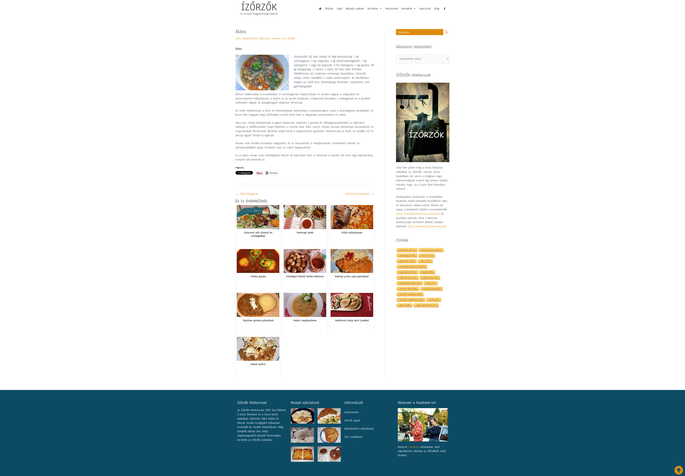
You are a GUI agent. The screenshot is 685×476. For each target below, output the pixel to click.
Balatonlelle (250, 38)
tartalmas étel (410, 283)
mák (434, 299)
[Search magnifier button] (446, 32)
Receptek (407, 8)
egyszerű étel (426, 305)
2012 (238, 38)
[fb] (444, 8)
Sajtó (339, 8)
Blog (437, 8)
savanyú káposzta (412, 266)
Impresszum (351, 412)
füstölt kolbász (410, 294)
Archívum (372, 8)
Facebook (413, 447)
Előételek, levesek (270, 38)
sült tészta (408, 277)
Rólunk (329, 8)
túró (427, 255)
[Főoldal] (320, 8)
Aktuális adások (355, 8)
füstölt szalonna (411, 299)
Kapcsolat (425, 8)
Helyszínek (391, 8)
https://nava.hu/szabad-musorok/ (427, 226)
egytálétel (407, 272)
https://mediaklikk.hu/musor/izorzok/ (418, 214)
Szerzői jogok (352, 420)
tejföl (427, 272)
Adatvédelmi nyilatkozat (359, 429)
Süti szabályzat (353, 437)
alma (404, 305)
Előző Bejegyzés (247, 194)
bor (431, 283)
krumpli (407, 250)
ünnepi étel (408, 288)
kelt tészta (431, 250)
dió (425, 261)
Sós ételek (288, 38)
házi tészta (432, 288)
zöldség (407, 255)
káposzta (430, 277)
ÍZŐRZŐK (259, 7)
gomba (407, 261)
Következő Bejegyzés (359, 194)
